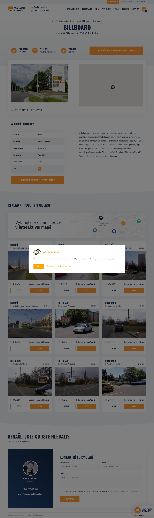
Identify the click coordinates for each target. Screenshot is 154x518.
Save (38, 266)
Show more (50, 266)
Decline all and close (64, 266)
